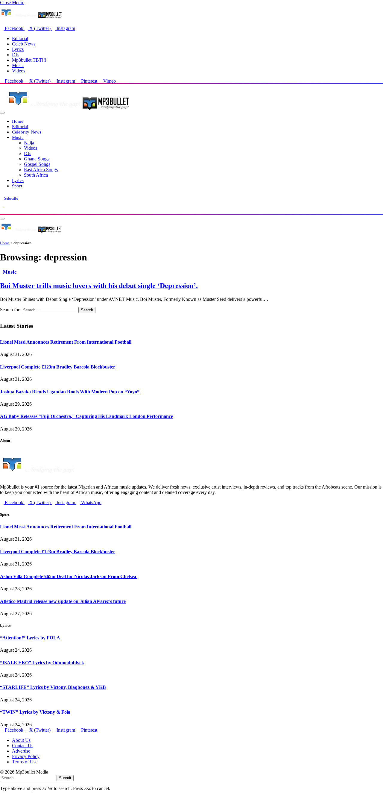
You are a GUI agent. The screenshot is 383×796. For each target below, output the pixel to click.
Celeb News (23, 43)
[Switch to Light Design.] (6, 206)
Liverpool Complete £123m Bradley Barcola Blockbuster (57, 366)
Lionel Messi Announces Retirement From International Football (65, 342)
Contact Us (22, 745)
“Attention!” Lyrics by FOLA (30, 637)
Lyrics (18, 49)
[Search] (2, 211)
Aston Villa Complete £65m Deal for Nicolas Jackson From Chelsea (68, 576)
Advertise (21, 750)
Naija (29, 142)
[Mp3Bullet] (68, 110)
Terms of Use (24, 761)
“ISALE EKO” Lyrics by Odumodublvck (42, 662)
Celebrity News (26, 131)
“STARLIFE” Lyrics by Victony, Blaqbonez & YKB (53, 687)
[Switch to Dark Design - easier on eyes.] (2, 206)
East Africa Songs (41, 169)
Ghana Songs (36, 158)
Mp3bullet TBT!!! (29, 60)
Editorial (20, 38)
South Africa (36, 175)
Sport (17, 185)
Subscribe (11, 198)
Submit (65, 778)
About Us (21, 740)
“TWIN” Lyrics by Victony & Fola (35, 712)
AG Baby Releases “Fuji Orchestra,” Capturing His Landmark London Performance (86, 416)
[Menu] (2, 112)
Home (18, 121)
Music (18, 65)
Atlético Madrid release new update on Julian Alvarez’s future (63, 601)
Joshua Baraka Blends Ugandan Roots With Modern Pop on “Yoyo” (69, 391)
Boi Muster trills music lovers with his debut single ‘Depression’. (99, 285)
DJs (15, 54)
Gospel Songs (37, 164)
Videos (18, 70)
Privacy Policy (25, 756)
